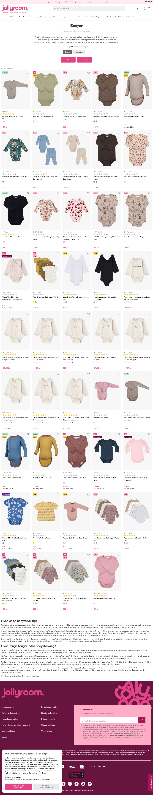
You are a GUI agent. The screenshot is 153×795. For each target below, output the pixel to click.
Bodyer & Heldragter (77, 31)
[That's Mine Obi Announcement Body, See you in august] (125, 362)
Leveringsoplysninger (50, 707)
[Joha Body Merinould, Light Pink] (125, 181)
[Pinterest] (90, 784)
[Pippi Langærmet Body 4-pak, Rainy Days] (96, 543)
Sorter (85, 60)
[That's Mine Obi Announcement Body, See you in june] (33, 422)
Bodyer (88, 31)
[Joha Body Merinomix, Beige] (125, 242)
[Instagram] (70, 784)
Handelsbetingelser (10, 719)
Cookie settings (48, 725)
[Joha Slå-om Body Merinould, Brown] (94, 121)
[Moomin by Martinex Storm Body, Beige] (64, 121)
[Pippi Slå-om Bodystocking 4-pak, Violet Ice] (33, 603)
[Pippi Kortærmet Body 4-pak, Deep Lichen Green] (36, 302)
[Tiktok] (83, 784)
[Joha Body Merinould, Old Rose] (4, 121)
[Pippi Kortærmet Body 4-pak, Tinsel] (33, 302)
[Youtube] (76, 784)
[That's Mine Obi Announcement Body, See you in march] (129, 302)
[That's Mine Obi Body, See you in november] (94, 362)
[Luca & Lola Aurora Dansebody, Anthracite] (66, 302)
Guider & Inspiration (11, 713)
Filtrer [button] (68, 60)
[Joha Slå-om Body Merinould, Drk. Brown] (96, 121)
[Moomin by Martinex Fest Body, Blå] (3, 181)
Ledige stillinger (9, 731)
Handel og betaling (49, 713)
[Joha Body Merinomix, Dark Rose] (64, 483)
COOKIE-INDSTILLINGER (46, 787)
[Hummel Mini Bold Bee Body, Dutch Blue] (3, 543)
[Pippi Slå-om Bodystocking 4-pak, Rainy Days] (36, 603)
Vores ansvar (47, 731)
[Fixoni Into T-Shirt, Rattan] (33, 543)
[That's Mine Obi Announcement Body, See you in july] (3, 422)
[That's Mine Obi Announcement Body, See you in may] (131, 302)
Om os (4, 737)
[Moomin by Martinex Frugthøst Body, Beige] (33, 242)
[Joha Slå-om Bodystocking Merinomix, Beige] (94, 242)
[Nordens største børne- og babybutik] (15, 8)
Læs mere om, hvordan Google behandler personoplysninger (27, 779)
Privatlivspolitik (48, 719)
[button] (144, 9)
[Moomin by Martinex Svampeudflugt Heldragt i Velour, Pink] (64, 242)
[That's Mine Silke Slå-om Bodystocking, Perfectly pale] (3, 302)
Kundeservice (148, 2)
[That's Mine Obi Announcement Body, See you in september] (64, 422)
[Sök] (122, 8)
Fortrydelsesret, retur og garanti (16, 725)
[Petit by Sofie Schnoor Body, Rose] (64, 543)
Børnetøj (65, 31)
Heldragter (79, 52)
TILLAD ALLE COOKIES (19, 787)
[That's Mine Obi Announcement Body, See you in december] (125, 302)
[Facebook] (63, 784)
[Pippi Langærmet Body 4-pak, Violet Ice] (94, 543)
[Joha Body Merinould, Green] (33, 121)
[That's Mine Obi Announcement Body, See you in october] (127, 302)
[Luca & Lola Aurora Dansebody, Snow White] (64, 302)
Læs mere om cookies (13, 777)
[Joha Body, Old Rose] (94, 422)
